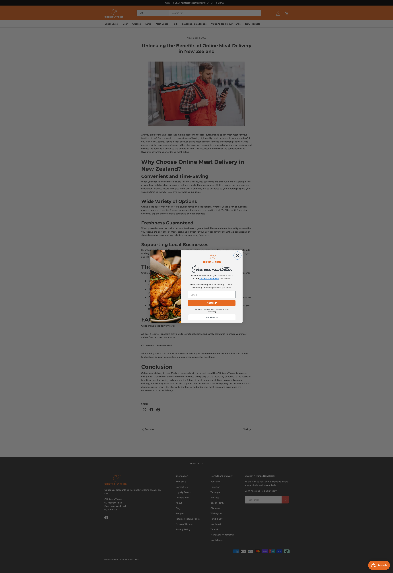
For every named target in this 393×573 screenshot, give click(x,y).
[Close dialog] (237, 255)
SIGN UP (212, 303)
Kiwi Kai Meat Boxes (209, 278)
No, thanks (212, 317)
